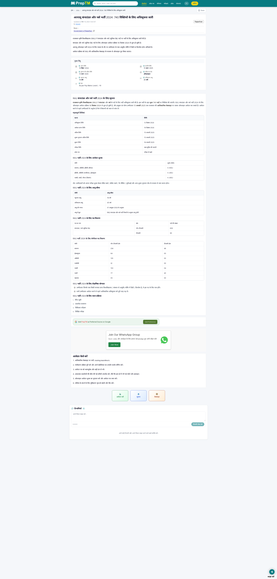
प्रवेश (172, 3)
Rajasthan (199, 22)
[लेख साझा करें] (272, 572)
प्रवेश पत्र (151, 3)
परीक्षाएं (166, 3)
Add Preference (150, 322)
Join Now (114, 345)
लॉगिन (194, 3)
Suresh (78, 24)
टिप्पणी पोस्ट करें (197, 424)
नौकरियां (144, 3)
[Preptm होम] (80, 3)
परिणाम (159, 3)
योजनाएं (178, 3)
